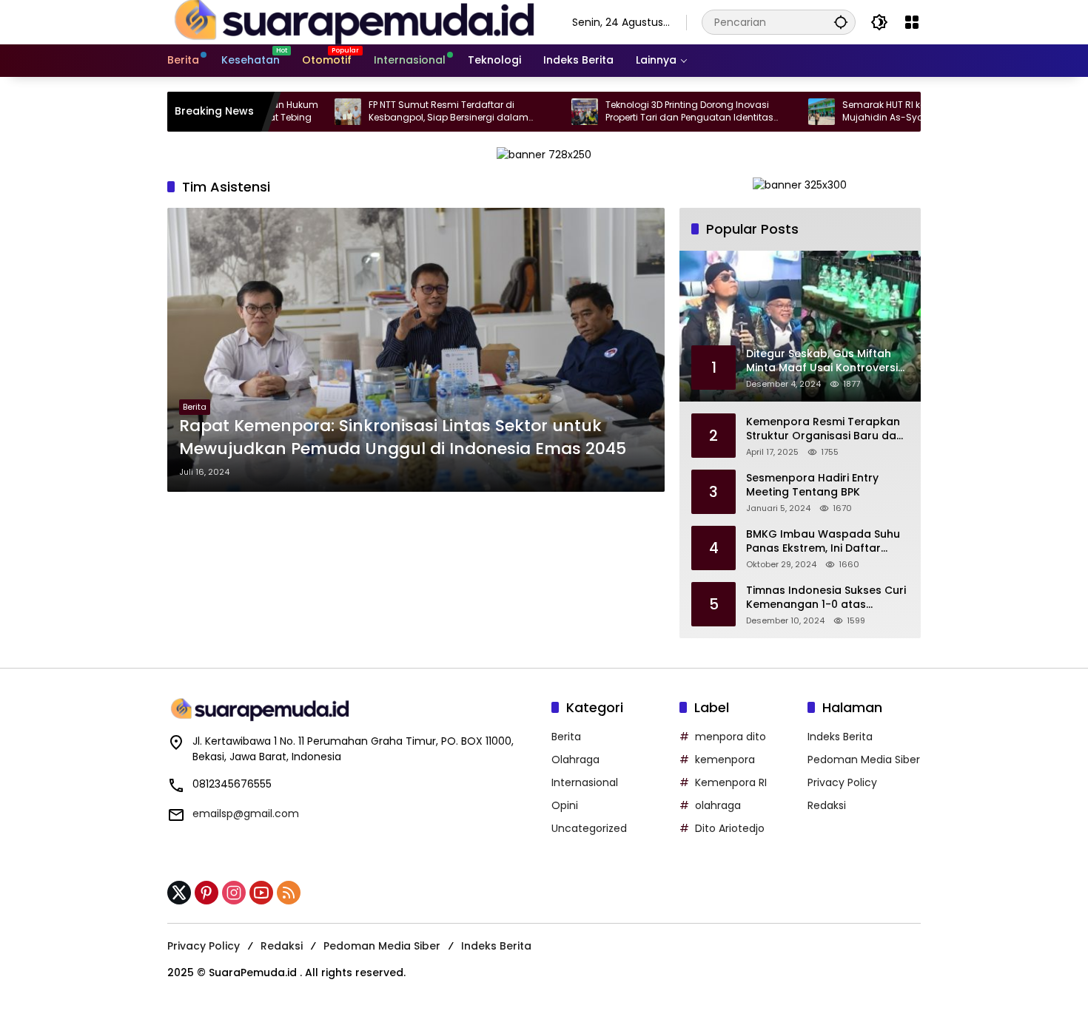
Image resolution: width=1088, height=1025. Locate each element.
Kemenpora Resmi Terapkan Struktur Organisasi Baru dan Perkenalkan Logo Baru (824, 429)
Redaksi (826, 805)
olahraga (718, 805)
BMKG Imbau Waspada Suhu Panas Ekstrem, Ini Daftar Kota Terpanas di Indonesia (823, 541)
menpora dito (730, 736)
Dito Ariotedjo (730, 828)
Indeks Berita (840, 736)
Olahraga (575, 759)
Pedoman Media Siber (863, 759)
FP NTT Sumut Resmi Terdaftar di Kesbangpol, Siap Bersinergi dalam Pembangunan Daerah (413, 111)
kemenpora (725, 759)
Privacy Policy (842, 782)
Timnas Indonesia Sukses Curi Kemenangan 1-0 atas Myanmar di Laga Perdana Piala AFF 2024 (826, 597)
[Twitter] (179, 892)
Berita (194, 407)
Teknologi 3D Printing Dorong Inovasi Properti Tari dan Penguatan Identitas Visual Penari (654, 111)
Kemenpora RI (731, 782)
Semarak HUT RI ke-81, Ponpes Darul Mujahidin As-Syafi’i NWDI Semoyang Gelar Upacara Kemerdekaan (891, 111)
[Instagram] (234, 892)
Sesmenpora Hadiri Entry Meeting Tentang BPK (812, 485)
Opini (564, 805)
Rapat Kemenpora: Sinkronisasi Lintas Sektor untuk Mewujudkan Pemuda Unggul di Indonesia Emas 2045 (402, 437)
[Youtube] (261, 892)
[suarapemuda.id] (355, 21)
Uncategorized (589, 828)
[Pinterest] (206, 892)
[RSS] (288, 892)
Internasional (584, 782)
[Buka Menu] (912, 22)
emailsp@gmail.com (245, 813)
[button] (841, 22)
